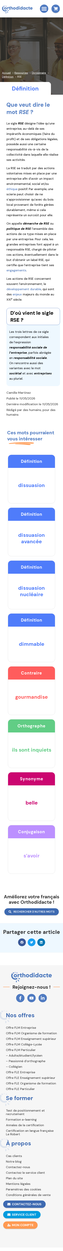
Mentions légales (18, 1184)
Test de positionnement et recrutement (25, 1112)
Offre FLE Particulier (20, 1089)
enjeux (17, 294)
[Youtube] (31, 998)
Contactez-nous (18, 1167)
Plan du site (14, 1178)
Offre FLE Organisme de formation (31, 1083)
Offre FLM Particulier (21, 1050)
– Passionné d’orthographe (25, 1061)
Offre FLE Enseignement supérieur (30, 1078)
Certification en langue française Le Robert (30, 1132)
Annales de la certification (25, 1125)
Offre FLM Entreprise (21, 1028)
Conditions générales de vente (28, 1195)
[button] (44, 9)
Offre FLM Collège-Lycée (24, 1044)
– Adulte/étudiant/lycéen (24, 1055)
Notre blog (14, 1161)
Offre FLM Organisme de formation (31, 1033)
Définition (25, 88)
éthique (12, 189)
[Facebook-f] (20, 998)
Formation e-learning (21, 1119)
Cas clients (14, 1156)
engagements (16, 270)
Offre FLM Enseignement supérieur (31, 1039)
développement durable (23, 289)
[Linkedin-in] (42, 998)
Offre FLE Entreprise (20, 1072)
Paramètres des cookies (23, 1189)
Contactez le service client (25, 1173)
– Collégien (14, 1067)
